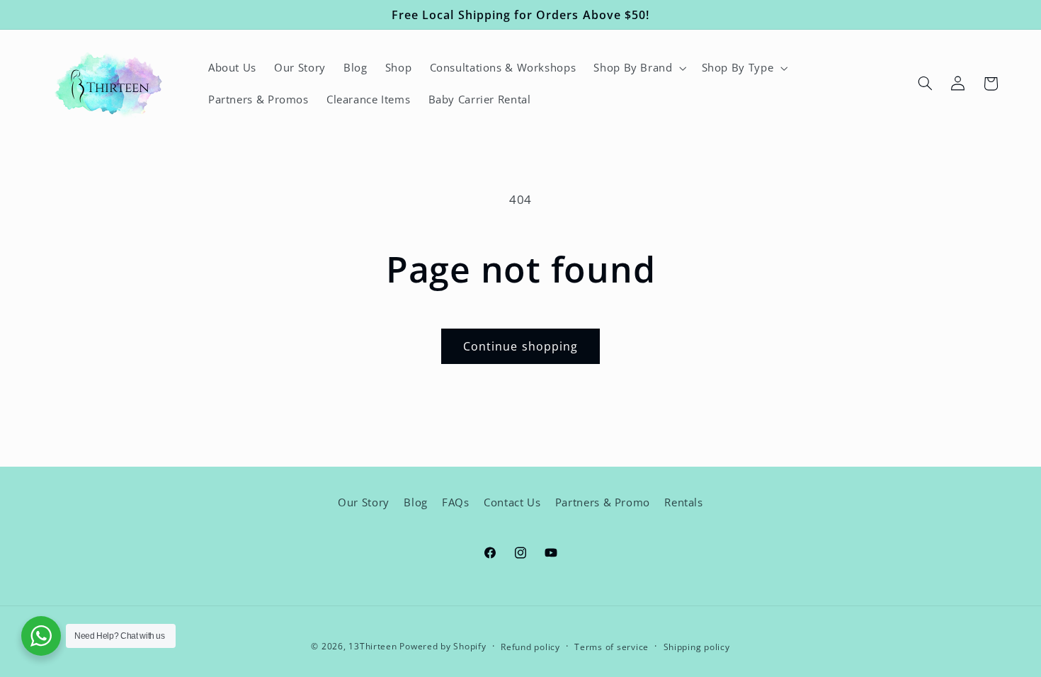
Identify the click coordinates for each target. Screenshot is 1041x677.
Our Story (363, 502)
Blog (416, 502)
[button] (639, 68)
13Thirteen (373, 646)
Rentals (683, 502)
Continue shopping (520, 346)
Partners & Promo (602, 502)
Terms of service (611, 647)
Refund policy (530, 647)
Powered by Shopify (442, 646)
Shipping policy (697, 647)
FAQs (456, 502)
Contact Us (512, 502)
